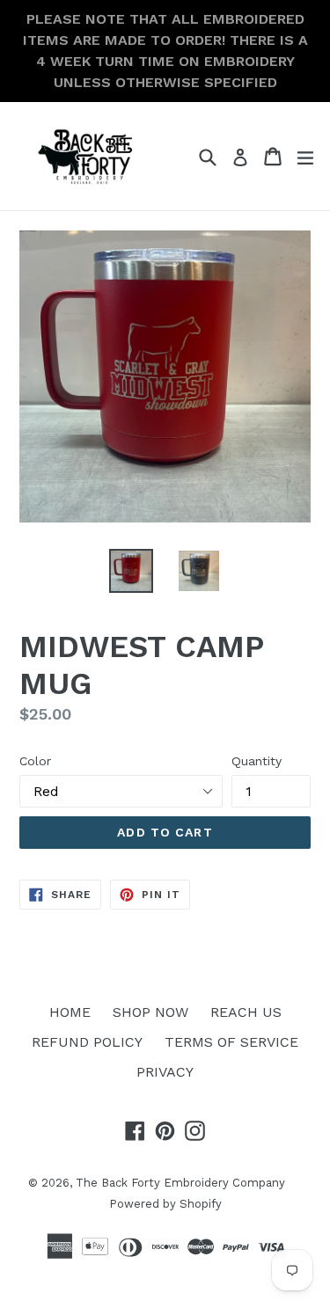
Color (35, 761)
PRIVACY (165, 1071)
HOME (70, 1012)
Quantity (256, 761)
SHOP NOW (150, 1012)
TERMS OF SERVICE (231, 1042)
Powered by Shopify (165, 1203)
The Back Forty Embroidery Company (180, 1182)
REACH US (246, 1012)
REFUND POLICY (87, 1042)
